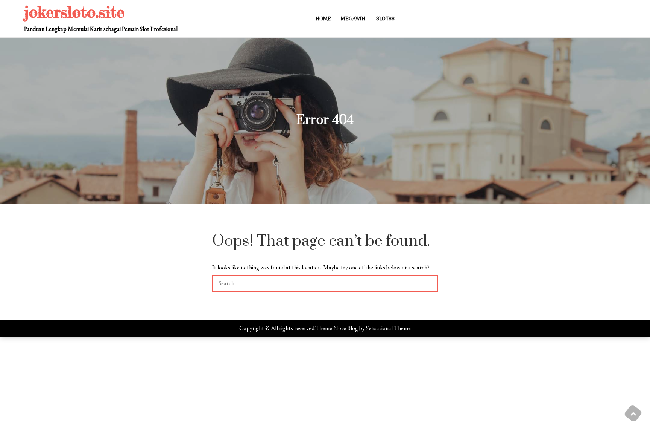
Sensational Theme (388, 328)
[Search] (429, 283)
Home (323, 18)
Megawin (353, 18)
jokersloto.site (74, 11)
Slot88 (385, 18)
